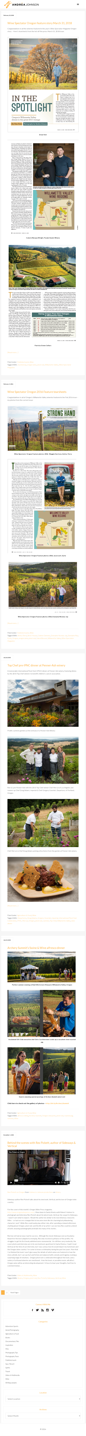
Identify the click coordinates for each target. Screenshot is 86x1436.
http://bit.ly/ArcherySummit (57, 1103)
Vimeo (58, 1192)
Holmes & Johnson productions (41, 1192)
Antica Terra (22, 635)
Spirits (7, 1368)
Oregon (15, 638)
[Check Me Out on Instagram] (47, 1310)
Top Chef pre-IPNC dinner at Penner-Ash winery (36, 665)
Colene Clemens (44, 635)
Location (43, 1392)
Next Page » (14, 1292)
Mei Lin (25, 921)
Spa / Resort (9, 1364)
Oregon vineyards (49, 1116)
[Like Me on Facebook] (32, 1310)
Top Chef (53, 921)
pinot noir (40, 365)
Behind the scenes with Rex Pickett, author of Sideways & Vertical (41, 1144)
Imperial (55, 918)
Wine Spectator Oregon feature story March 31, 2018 (39, 23)
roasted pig (68, 1116)
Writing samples (11, 1383)
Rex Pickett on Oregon (16, 1192)
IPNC (19, 921)
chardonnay (22, 365)
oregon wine (31, 365)
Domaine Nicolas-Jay (59, 635)
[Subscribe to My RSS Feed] (42, 1310)
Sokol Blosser (42, 638)
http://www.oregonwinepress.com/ (20, 1212)
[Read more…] (12, 352)
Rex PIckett (42, 1278)
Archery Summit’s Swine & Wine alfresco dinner (36, 947)
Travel (7, 1371)
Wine (32, 362)
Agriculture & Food (24, 915)
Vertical (58, 1278)
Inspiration (9, 1345)
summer (46, 921)
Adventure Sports (11, 1326)
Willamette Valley (51, 365)
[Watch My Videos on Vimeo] (52, 1310)
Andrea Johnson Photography (21, 4)
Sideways (51, 1278)
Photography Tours (12, 1356)
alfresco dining (23, 1116)
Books (20, 1278)
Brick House (32, 635)
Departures (22, 918)
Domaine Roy (73, 635)
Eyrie (9, 638)
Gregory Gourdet (44, 918)
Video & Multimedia (24, 1275)
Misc (7, 1349)
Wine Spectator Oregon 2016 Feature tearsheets (36, 391)
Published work (23, 362)
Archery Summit (35, 1116)
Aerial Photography (12, 1330)
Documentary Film (12, 1341)
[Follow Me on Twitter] (37, 1310)
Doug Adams (32, 918)
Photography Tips (11, 1353)
